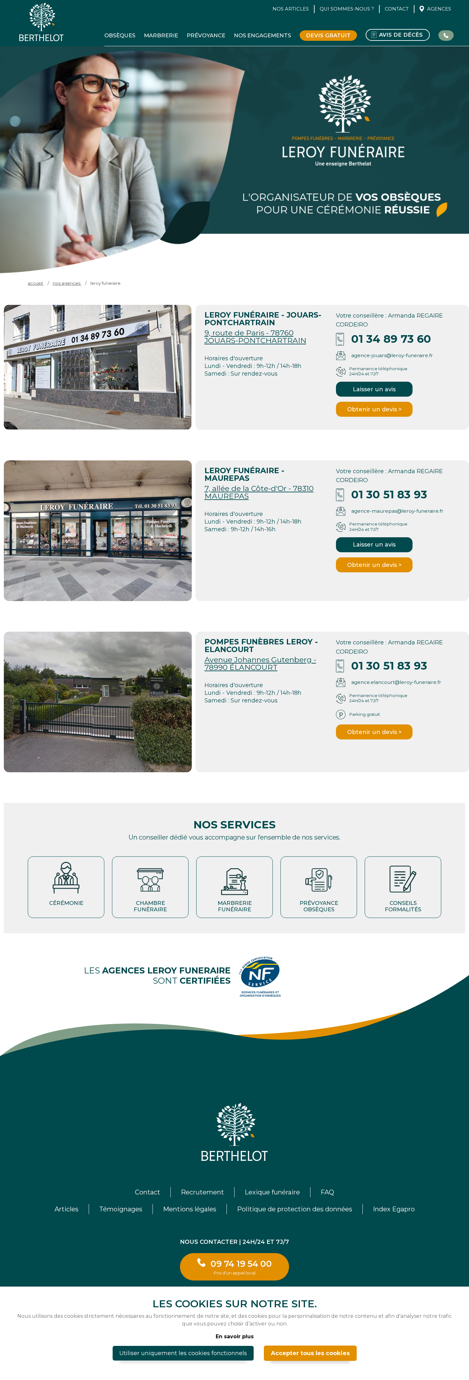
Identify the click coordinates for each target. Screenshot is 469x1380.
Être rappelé (446, 35)
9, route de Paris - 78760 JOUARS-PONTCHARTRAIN (255, 336)
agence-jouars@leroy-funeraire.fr (392, 355)
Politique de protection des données (294, 1209)
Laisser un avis (374, 389)
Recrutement (202, 1192)
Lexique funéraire (272, 1192)
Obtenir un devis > (374, 409)
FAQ (327, 1192)
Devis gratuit (328, 35)
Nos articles (290, 9)
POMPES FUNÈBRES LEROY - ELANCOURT (261, 645)
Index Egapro (394, 1209)
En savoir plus (235, 1336)
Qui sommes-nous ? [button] (347, 9)
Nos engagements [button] (262, 35)
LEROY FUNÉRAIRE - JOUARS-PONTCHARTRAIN (263, 318)
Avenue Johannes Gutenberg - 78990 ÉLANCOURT (260, 663)
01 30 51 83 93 (389, 494)
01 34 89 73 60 (391, 339)
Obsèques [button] (119, 35)
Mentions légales (189, 1209)
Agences (439, 9)
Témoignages (120, 1209)
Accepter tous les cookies (310, 1353)
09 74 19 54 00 (241, 1267)
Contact (397, 9)
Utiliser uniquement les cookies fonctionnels (183, 1353)
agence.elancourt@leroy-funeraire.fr (396, 682)
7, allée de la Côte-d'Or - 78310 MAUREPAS (259, 492)
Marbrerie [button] (161, 35)
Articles (66, 1209)
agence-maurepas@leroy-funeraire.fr (397, 511)
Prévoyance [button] (206, 35)
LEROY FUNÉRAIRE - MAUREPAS (244, 474)
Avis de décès (401, 35)
